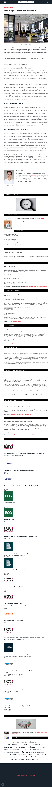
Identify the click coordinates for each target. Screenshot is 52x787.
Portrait (27, 754)
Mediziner (39, 752)
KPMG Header (32, 752)
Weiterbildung (19, 759)
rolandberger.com (20, 395)
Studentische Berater (33, 757)
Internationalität (8, 752)
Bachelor (14, 742)
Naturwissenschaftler (19, 754)
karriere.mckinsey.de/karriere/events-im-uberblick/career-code (22, 366)
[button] (3, 784)
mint (42, 752)
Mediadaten (18, 775)
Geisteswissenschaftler (40, 747)
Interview (25, 752)
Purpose (21, 757)
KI (29, 752)
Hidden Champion (9, 749)
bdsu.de (14, 244)
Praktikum (32, 755)
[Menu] (5, 2)
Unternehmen (9, 759)
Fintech (24, 747)
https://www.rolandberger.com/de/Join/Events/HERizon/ (20, 414)
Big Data (28, 742)
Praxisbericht (41, 754)
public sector (17, 757)
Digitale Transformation (24, 744)
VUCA (5, 115)
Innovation (37, 749)
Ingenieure (16, 749)
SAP (25, 757)
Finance (19, 747)
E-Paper (42, 218)
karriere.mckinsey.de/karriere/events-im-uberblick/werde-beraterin (23, 434)
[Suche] (47, 2)
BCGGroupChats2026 (17, 321)
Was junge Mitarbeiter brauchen (34, 175)
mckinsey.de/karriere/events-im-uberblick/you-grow (20, 343)
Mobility (11, 755)
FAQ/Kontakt (33, 775)
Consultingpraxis (8, 7)
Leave (36, 752)
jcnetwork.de (19, 259)
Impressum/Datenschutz (26, 775)
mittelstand (6, 754)
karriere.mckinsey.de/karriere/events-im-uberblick (36, 286)
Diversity (37, 744)
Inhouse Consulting (27, 749)
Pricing (5, 757)
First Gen (28, 747)
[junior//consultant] (26, 2)
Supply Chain (43, 757)
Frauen (33, 747)
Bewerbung (21, 742)
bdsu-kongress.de (21, 244)
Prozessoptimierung (11, 757)
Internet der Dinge (17, 752)
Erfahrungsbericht (10, 747)
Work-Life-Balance (31, 759)
